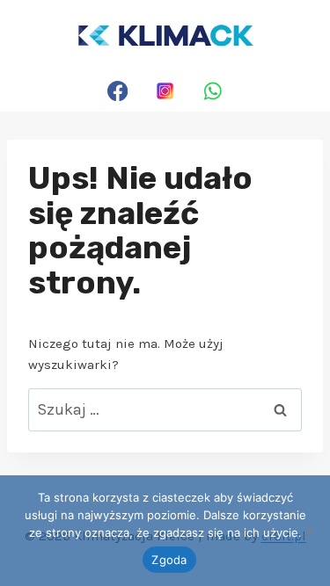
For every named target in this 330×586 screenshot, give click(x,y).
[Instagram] (165, 91)
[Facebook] (117, 91)
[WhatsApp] (212, 91)
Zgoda (169, 560)
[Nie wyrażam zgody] (308, 530)
